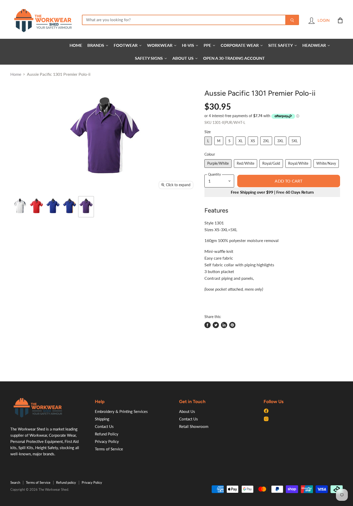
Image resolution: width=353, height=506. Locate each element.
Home (15, 74)
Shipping (102, 419)
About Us (187, 411)
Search (15, 482)
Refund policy (66, 482)
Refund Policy (106, 434)
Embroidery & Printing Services (121, 411)
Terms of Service (109, 449)
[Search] (292, 20)
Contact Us (104, 426)
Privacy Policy (107, 441)
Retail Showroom (193, 426)
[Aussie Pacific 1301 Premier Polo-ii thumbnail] (19, 207)
